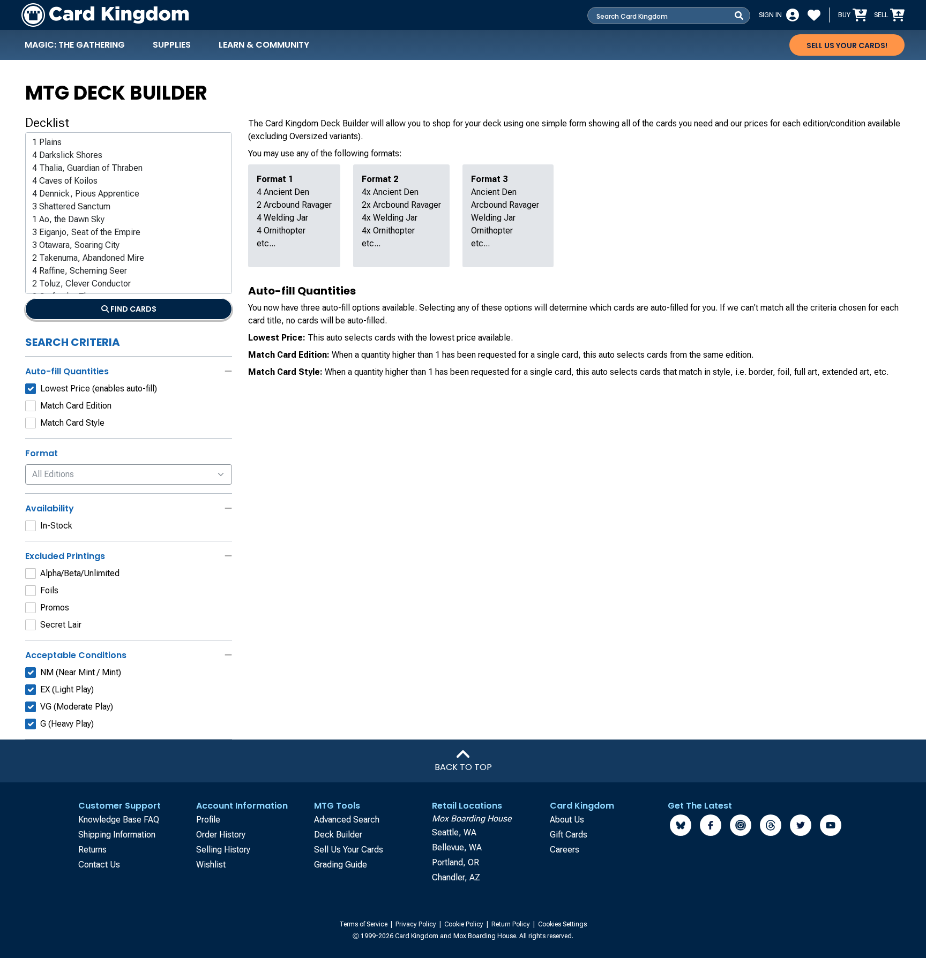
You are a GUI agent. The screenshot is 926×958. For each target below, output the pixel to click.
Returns (92, 849)
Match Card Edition (75, 406)
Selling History (223, 849)
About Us (567, 819)
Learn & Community (264, 45)
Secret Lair (60, 625)
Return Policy (511, 924)
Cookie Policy (464, 924)
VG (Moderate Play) (76, 706)
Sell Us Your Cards (348, 849)
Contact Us (99, 864)
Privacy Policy (416, 924)
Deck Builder (338, 834)
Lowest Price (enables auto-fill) (98, 388)
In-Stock (56, 526)
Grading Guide (340, 864)
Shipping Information (116, 834)
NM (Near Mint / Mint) (80, 672)
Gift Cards (568, 834)
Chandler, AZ (456, 877)
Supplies (172, 45)
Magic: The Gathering (75, 45)
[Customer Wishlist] (814, 15)
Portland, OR (455, 862)
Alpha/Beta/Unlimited (80, 573)
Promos (54, 607)
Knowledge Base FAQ (118, 819)
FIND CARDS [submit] (132, 309)
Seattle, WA (454, 832)
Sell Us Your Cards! (846, 45)
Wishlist (211, 864)
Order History (220, 834)
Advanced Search (346, 819)
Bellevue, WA (457, 847)
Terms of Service (364, 924)
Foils (49, 590)
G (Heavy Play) (67, 724)
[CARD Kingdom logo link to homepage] (105, 15)
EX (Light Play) (67, 689)
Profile (208, 819)
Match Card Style (72, 423)
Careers (564, 849)
